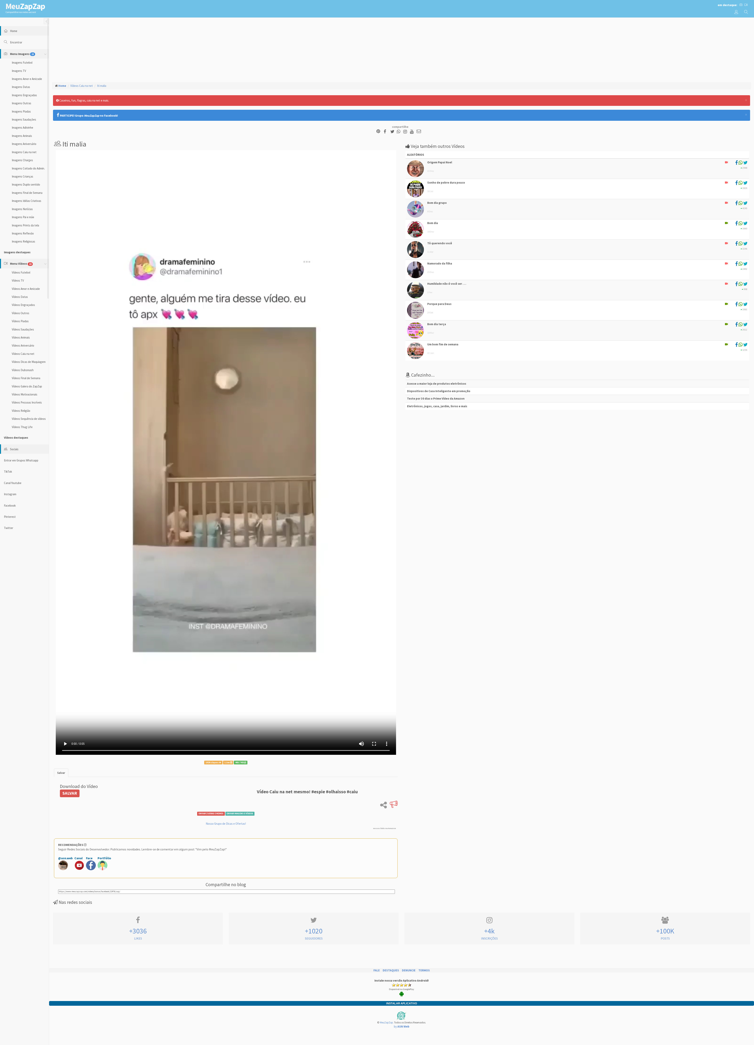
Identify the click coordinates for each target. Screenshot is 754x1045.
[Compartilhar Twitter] (393, 132)
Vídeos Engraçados (23, 305)
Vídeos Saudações (23, 329)
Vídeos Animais (21, 337)
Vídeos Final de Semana (26, 378)
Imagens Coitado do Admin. (28, 168)
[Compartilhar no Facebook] (386, 132)
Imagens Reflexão (23, 233)
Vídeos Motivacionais (24, 394)
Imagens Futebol (22, 62)
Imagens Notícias (22, 209)
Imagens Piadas (21, 111)
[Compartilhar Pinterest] (378, 132)
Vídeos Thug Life (22, 427)
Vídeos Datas (20, 297)
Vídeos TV (18, 280)
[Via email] (419, 132)
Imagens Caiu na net (24, 152)
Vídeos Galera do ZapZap (27, 386)
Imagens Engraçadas (24, 95)
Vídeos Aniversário (23, 345)
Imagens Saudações (24, 119)
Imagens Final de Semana (27, 193)
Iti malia (101, 86)
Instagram (10, 494)
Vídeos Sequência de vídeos (29, 419)
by (401, 1026)
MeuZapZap (386, 1022)
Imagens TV (19, 71)
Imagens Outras (21, 103)
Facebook (10, 505)
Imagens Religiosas (23, 241)
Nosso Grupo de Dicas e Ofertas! (226, 823)
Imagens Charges (22, 160)
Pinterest (10, 517)
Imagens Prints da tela (25, 225)
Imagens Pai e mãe (23, 217)
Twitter (8, 528)
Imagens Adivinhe (22, 127)
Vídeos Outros (20, 313)
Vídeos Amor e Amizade (26, 289)
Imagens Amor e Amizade (27, 79)
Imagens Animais (22, 136)
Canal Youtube (12, 483)
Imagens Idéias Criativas (26, 201)
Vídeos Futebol (21, 272)
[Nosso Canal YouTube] (412, 132)
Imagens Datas (21, 87)
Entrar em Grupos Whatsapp (21, 460)
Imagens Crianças (22, 176)
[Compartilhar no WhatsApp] (399, 132)
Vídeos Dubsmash (23, 370)
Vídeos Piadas (20, 321)
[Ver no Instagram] (405, 132)
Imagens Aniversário (24, 144)
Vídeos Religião (21, 411)
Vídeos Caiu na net (23, 354)
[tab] (61, 773)
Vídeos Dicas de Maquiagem (29, 362)
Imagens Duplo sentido (26, 184)
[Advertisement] (401, 49)
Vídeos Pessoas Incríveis (27, 402)
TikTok (8, 471)
